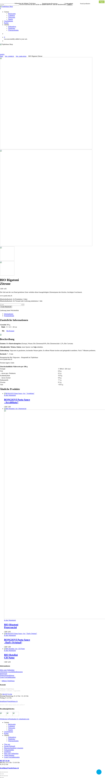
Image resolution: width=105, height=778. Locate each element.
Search (69, 4)
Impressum (3, 674)
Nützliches (11, 739)
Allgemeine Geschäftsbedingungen (11, 672)
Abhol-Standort (9, 755)
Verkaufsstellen (9, 750)
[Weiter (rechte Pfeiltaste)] (3, 777)
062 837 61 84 (7, 694)
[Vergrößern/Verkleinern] (1, 775)
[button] (2, 54)
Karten (6, 733)
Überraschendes (13, 741)
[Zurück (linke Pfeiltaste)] (1, 777)
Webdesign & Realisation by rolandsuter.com (14, 719)
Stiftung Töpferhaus (8, 681)
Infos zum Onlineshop (7, 670)
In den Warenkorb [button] (10, 395)
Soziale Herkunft (9, 746)
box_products (9, 56)
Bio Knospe (10, 331)
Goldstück (11, 726)
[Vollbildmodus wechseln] (3, 775)
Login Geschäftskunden (7, 677)
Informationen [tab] (8, 314)
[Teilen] (5, 775)
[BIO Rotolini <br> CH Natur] (14, 649)
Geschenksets (8, 731)
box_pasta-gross (21, 56)
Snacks (10, 730)
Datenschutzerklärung (7, 675)
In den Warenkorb (6, 307)
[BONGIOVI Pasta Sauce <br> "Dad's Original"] (20, 633)
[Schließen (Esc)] (7, 775)
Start (1, 56)
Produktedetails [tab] (9, 316)
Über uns (7, 744)
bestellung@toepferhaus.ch (9, 701)
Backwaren (12, 724)
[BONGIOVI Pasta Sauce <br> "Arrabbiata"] (19, 393)
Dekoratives (12, 737)
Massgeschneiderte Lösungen (13, 748)
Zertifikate (7, 752)
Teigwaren (11, 728)
